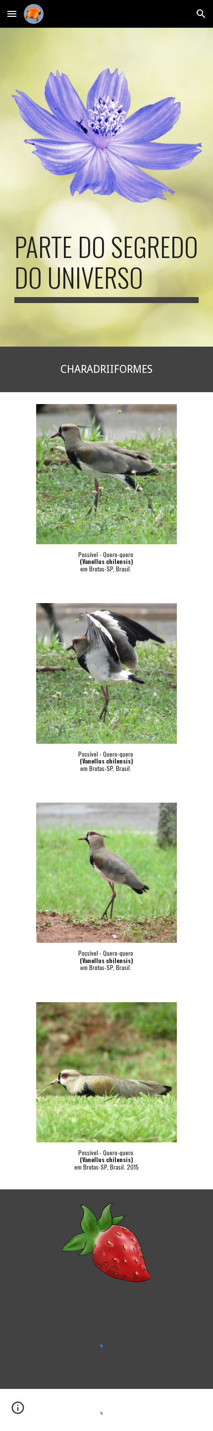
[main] (106, 267)
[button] (12, 13)
